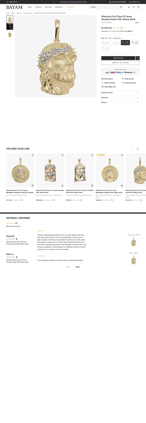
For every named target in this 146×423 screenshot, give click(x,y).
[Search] (121, 7)
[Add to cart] (32, 185)
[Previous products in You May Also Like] (134, 149)
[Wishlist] (133, 7)
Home (8, 13)
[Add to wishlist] (138, 58)
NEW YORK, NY (14, 2)
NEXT (78, 267)
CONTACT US (136, 2)
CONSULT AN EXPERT (120, 63)
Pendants (19, 13)
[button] (120, 71)
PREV (68, 267)
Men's (13, 13)
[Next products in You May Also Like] (138, 149)
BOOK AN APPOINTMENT (119, 2)
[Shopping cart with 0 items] (138, 7)
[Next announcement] (93, 2)
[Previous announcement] (54, 2)
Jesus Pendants (28, 13)
